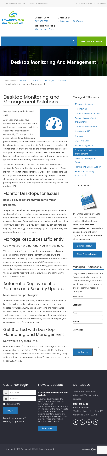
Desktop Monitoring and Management (86, 152)
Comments (78, 330)
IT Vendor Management (86, 127)
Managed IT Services (56, 81)
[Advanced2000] (12, 17)
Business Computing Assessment (84, 173)
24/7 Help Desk (82, 141)
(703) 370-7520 (41, 21)
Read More (47, 428)
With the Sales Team (44, 29)
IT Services (35, 81)
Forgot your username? (14, 418)
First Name (78, 296)
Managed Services (84, 104)
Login (78, 3)
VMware (79, 136)
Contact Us (82, 352)
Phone (76, 321)
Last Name (77, 305)
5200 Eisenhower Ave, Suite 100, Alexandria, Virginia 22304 (26, 3)
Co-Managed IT (82, 131)
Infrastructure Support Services (85, 160)
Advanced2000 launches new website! (53, 394)
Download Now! (84, 246)
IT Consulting (81, 109)
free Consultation (91, 41)
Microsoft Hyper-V (84, 145)
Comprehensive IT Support (87, 113)
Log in (10, 410)
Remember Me (13, 404)
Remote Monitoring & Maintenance (85, 120)
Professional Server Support (88, 167)
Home (23, 81)
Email (75, 313)
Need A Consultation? (87, 254)
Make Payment (86, 3)
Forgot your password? (14, 421)
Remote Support (100, 3)
